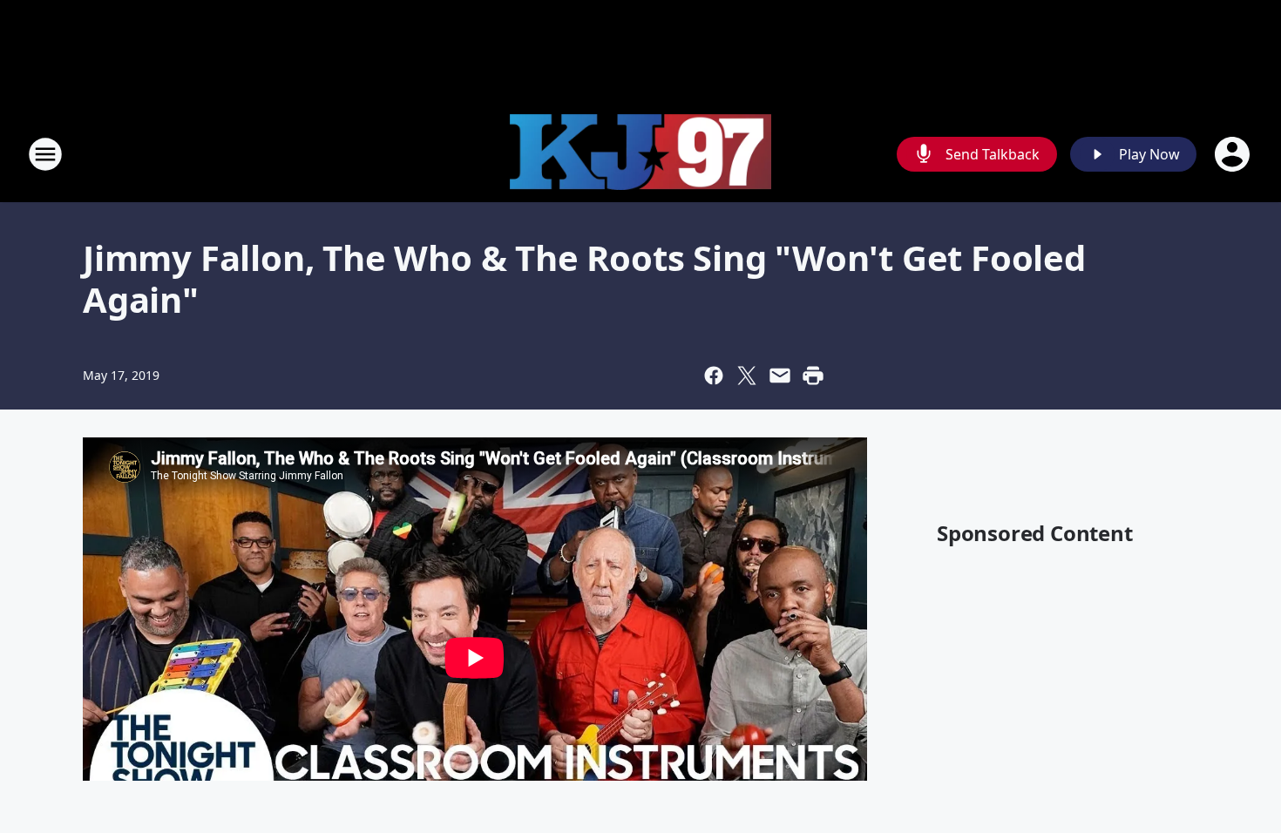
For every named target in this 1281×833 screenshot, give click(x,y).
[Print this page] (813, 375)
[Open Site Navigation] (45, 154)
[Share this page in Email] (780, 375)
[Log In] (1234, 154)
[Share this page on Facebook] (714, 375)
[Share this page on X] (747, 375)
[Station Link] (640, 154)
